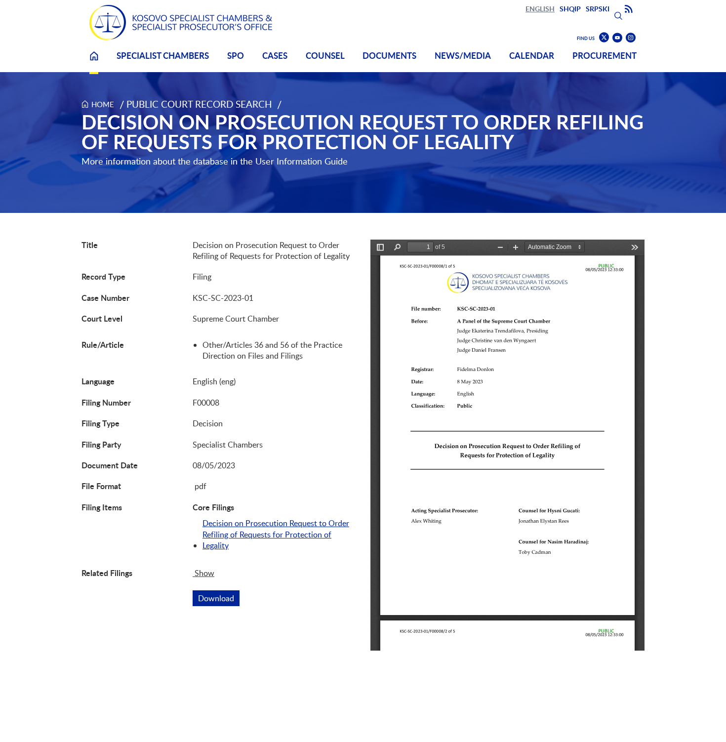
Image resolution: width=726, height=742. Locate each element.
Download (219, 598)
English (540, 8)
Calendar (531, 55)
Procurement (604, 55)
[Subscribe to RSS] (629, 9)
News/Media (463, 55)
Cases (274, 55)
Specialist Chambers (163, 55)
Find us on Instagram (631, 38)
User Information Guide (301, 161)
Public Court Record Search (199, 104)
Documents (389, 55)
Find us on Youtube (617, 38)
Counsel (325, 55)
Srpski (597, 8)
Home (93, 62)
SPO (235, 55)
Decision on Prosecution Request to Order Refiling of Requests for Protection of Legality (275, 534)
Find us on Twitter (604, 37)
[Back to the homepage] (180, 22)
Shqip (570, 8)
